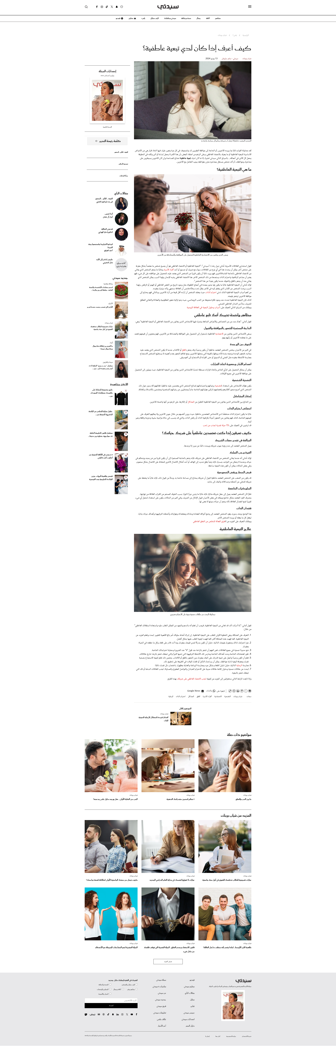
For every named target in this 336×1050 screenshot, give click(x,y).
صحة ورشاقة (186, 18)
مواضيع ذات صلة (239, 735)
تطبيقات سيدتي (159, 1013)
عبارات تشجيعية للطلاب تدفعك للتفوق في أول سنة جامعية (101, 328)
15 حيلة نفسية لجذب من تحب (216, 425)
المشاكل (191, 402)
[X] (111, 7)
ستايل (192, 1000)
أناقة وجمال (117, 989)
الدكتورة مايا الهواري (105, 232)
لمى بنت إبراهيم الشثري (104, 202)
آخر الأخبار (162, 1026)
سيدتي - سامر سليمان (230, 58)
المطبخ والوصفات (102, 989)
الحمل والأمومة (103, 994)
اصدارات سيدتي (188, 1019)
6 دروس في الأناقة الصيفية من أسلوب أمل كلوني (101, 456)
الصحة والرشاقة (103, 984)
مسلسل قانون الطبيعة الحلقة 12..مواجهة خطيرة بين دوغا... (100, 434)
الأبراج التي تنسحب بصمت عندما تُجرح (100, 307)
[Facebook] (96, 7)
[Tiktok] (106, 7)
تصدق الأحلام (123, 164)
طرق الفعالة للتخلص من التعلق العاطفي (209, 521)
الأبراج (111, 303)
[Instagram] (101, 7)
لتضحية (218, 386)
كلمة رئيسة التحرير (110, 141)
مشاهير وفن (131, 989)
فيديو (117, 18)
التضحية (227, 696)
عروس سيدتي (189, 1013)
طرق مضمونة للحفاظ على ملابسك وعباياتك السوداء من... (102, 393)
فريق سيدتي (161, 1006)
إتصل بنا (207, 1036)
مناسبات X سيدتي (159, 986)
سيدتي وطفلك (170, 18)
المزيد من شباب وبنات (236, 816)
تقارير (192, 1006)
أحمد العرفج (108, 250)
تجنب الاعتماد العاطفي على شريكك (191, 679)
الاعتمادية (219, 334)
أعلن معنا (218, 1036)
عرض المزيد (168, 961)
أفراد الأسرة (169, 270)
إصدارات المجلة (107, 71)
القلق (184, 350)
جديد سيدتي (120, 278)
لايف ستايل (154, 18)
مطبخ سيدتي (189, 986)
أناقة (208, 18)
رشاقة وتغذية (108, 284)
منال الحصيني (108, 262)
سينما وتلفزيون (108, 362)
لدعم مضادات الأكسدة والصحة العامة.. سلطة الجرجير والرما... (101, 289)
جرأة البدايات (123, 175)
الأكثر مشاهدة (119, 384)
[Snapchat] (116, 7)
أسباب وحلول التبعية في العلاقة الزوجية (203, 308)
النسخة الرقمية (107, 127)
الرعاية (239, 666)
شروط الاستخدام (246, 1036)
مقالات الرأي (121, 193)
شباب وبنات (246, 58)
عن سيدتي (162, 993)
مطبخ (130, 18)
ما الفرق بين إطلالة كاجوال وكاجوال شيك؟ (103, 347)
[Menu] (249, 6)
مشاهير (218, 18)
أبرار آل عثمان (108, 217)
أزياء (111, 342)
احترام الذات (211, 292)
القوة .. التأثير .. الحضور (121, 152)
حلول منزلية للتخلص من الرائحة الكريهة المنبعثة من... (101, 413)
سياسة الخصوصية (231, 1036)
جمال (198, 18)
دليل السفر (190, 1026)
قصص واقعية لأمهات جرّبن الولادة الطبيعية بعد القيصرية (101, 478)
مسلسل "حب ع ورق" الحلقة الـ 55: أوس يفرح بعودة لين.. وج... (101, 367)
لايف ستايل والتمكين (128, 984)
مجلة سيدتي (161, 980)
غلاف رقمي (161, 1019)
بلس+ (143, 18)
